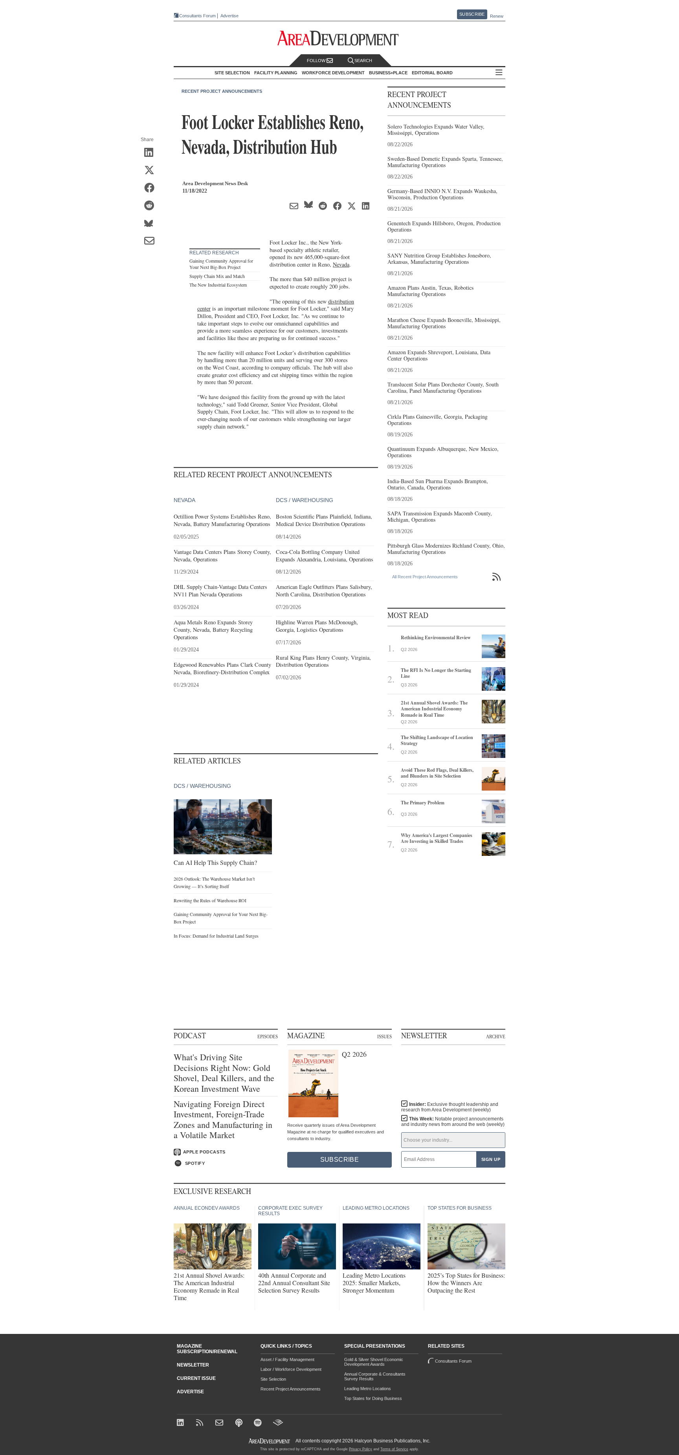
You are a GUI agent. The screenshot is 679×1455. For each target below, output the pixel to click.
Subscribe (471, 14)
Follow (317, 60)
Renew (496, 16)
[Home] (220, 1423)
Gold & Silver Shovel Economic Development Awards (373, 1362)
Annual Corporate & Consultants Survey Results (375, 1376)
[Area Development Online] (270, 1441)
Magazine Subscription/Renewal (207, 1348)
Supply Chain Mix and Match (217, 276)
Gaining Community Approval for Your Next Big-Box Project (221, 264)
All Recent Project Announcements (425, 576)
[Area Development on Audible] (278, 1423)
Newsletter (193, 1365)
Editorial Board (432, 72)
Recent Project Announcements (222, 91)
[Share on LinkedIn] (152, 153)
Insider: (449, 1107)
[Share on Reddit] (152, 206)
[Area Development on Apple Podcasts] (239, 1423)
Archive (495, 1036)
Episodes (267, 1036)
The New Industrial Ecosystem (218, 284)
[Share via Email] (152, 241)
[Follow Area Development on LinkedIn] (182, 1423)
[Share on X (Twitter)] (152, 171)
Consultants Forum (197, 15)
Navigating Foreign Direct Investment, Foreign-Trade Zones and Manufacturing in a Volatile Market (223, 1119)
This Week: (453, 1121)
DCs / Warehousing (304, 500)
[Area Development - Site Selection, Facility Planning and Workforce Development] (339, 38)
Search (363, 60)
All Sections (499, 73)
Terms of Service (394, 1449)
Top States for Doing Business (373, 1398)
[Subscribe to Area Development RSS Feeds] (201, 1423)
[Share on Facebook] (152, 188)
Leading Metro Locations (367, 1388)
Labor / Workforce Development (291, 1369)
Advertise (229, 16)
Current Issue (196, 1378)
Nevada (341, 264)
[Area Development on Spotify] (259, 1423)
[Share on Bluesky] (152, 224)
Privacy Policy (360, 1449)
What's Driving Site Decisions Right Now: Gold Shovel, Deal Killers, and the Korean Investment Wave (224, 1073)
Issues (384, 1036)
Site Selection (273, 1379)
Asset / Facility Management (287, 1359)
